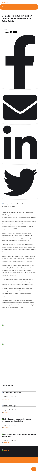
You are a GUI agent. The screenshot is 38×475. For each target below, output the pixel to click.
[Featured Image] (19, 406)
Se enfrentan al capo (9, 406)
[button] (2, 7)
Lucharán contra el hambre (11, 392)
